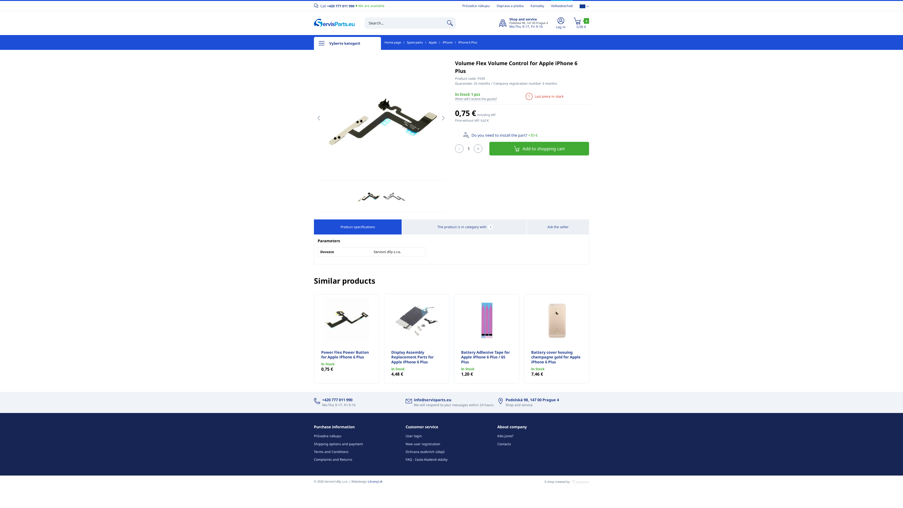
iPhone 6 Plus (467, 42)
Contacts (504, 444)
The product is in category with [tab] (464, 227)
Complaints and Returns (333, 459)
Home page (392, 42)
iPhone (447, 42)
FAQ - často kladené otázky (427, 459)
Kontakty (537, 6)
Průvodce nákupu (476, 6)
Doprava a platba (510, 6)
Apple (433, 42)
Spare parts (415, 42)
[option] (381, 118)
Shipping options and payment (338, 444)
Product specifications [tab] (358, 227)
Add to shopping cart (544, 148)
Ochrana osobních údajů (425, 451)
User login (414, 436)
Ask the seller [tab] (558, 227)
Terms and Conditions (331, 451)
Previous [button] (318, 118)
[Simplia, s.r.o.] (579, 481)
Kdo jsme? (505, 436)
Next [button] (443, 118)
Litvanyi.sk (375, 481)
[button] (584, 6)
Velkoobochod (562, 6)
